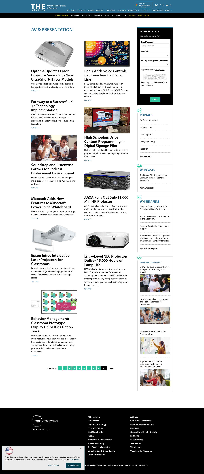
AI (112, 15)
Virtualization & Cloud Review (101, 451)
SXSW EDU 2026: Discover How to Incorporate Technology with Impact (155, 269)
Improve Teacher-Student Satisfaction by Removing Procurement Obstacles (151, 364)
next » (111, 368)
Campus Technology (97, 424)
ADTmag (134, 416)
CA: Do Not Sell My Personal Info (135, 465)
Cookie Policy (102, 465)
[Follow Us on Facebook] (160, 5)
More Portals (145, 156)
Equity (119, 15)
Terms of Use (116, 465)
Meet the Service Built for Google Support (154, 227)
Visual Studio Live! (96, 454)
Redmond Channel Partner (100, 439)
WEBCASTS (147, 170)
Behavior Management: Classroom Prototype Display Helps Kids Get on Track (52, 324)
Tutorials (75, 15)
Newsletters (157, 10)
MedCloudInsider (96, 432)
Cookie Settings (53, 465)
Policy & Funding (147, 141)
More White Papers (148, 248)
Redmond (134, 435)
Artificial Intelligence (149, 120)
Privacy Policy (160, 70)
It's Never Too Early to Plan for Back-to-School (153, 332)
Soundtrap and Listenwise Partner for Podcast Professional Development (52, 168)
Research (111, 10)
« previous (51, 368)
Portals (146, 115)
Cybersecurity (146, 127)
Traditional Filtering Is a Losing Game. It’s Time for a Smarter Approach (153, 178)
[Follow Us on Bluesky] (156, 5)
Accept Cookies (73, 465)
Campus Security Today (140, 420)
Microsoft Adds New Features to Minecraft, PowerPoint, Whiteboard (51, 202)
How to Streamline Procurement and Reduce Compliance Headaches (154, 302)
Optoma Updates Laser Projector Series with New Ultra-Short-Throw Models (52, 74)
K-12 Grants (86, 15)
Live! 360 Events (95, 428)
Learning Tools (146, 134)
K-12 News (71, 10)
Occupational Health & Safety (143, 432)
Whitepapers (149, 201)
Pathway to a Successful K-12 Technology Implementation (52, 105)
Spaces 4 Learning (96, 443)
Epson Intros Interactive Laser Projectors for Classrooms (50, 259)
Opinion (91, 10)
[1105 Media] (45, 442)
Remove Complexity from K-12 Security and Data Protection (153, 208)
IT (125, 15)
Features (81, 10)
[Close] (80, 448)
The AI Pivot (135, 447)
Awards (99, 10)
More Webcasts (147, 187)
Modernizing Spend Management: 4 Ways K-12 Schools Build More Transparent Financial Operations (155, 238)
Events (145, 10)
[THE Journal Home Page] (48, 7)
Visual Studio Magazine (141, 451)
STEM (107, 15)
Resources (132, 10)
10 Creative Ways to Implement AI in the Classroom (154, 217)
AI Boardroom (94, 416)
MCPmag (134, 428)
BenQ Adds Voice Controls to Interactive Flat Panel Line (105, 74)
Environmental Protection (142, 424)
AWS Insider (93, 420)
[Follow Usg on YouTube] (167, 5)
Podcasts (121, 10)
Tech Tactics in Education (99, 447)
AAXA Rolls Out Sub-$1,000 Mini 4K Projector (106, 199)
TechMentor (135, 443)
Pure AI (91, 435)
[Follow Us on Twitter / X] (163, 5)
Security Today (136, 439)
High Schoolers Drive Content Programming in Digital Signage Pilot (104, 141)
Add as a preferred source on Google (145, 5)
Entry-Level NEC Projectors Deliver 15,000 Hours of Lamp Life (106, 260)
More (167, 10)
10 (104, 368)
